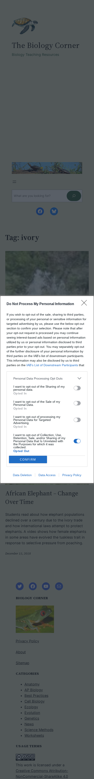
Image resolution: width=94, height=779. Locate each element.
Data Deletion (22, 475)
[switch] (77, 388)
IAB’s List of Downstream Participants (52, 365)
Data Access (47, 475)
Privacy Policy (71, 475)
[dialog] (47, 389)
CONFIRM (28, 459)
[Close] (85, 304)
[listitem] (47, 378)
